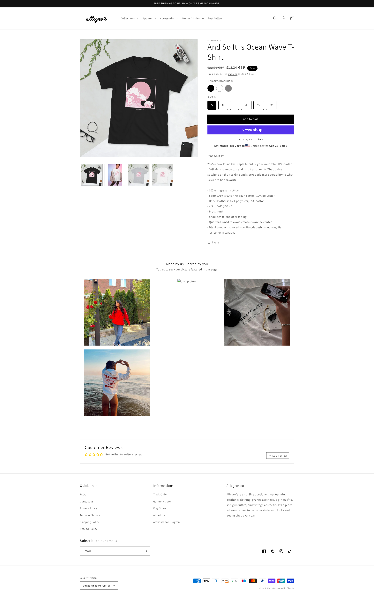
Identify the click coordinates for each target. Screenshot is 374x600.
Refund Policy (88, 529)
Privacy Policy (88, 508)
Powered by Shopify (284, 588)
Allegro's (271, 588)
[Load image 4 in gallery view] (162, 175)
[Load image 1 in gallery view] (91, 175)
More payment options (251, 139)
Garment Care (162, 501)
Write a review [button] (277, 455)
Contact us (87, 501)
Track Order (160, 494)
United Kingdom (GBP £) (96, 585)
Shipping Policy (89, 522)
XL (246, 104)
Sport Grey (228, 88)
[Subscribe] (145, 551)
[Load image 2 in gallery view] (115, 175)
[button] (129, 18)
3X (271, 104)
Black (210, 88)
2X (258, 104)
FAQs (83, 494)
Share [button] (215, 242)
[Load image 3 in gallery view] (139, 175)
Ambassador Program (167, 522)
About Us (159, 515)
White (219, 88)
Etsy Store (159, 508)
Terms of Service (90, 515)
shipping (232, 73)
